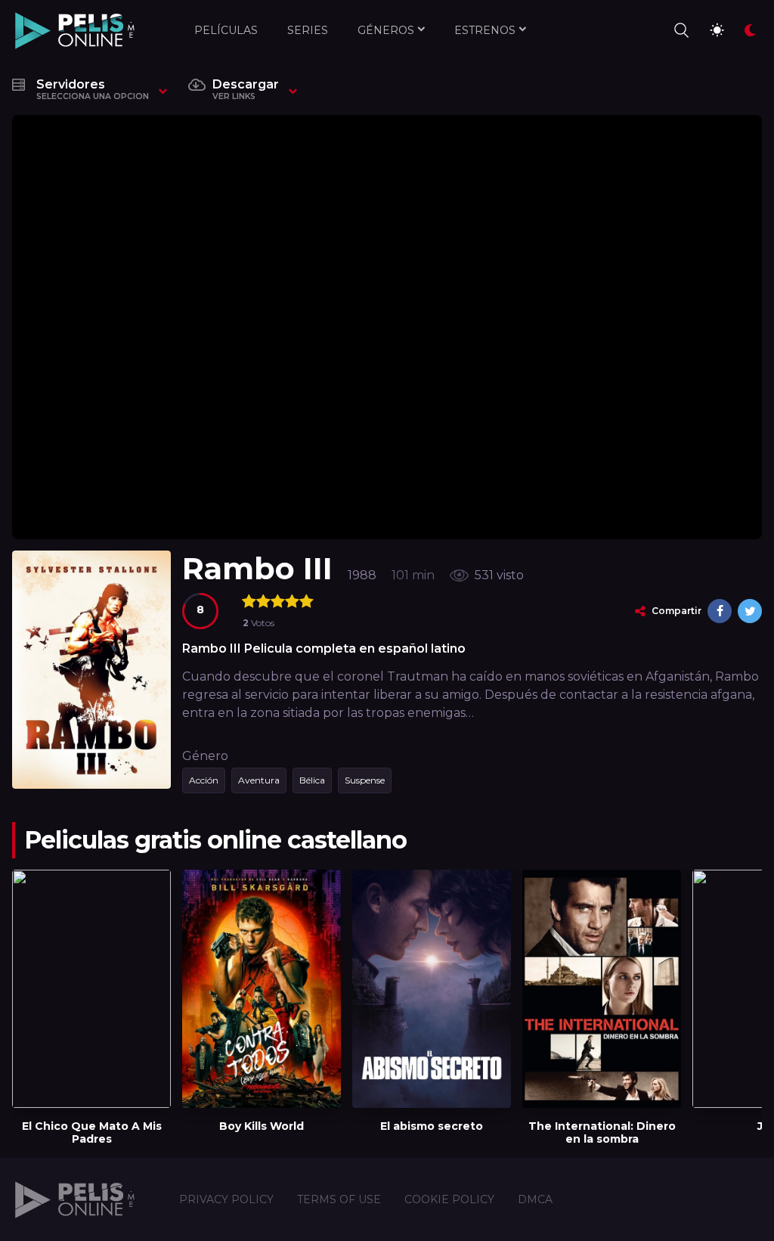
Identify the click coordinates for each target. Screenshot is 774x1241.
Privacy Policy (226, 1199)
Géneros (386, 30)
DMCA (535, 1199)
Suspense (365, 780)
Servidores (92, 89)
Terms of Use (339, 1199)
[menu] (680, 30)
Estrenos (484, 30)
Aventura (259, 780)
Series (307, 30)
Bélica (312, 780)
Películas (226, 30)
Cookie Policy (449, 1199)
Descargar (245, 89)
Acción (203, 780)
